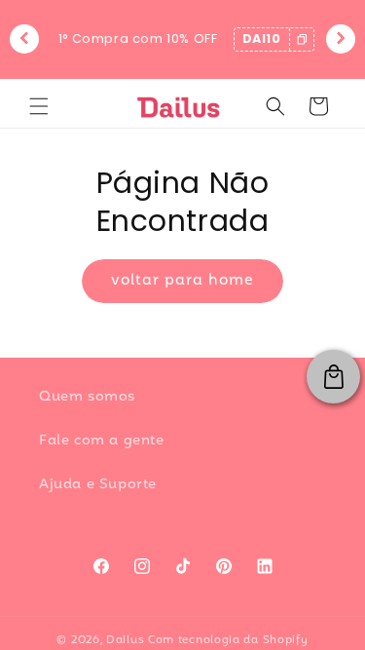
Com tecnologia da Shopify (228, 640)
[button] (39, 106)
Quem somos (87, 397)
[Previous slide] (24, 39)
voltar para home (182, 280)
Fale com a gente (101, 441)
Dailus (125, 640)
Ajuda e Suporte (98, 485)
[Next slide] (340, 39)
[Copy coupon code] (301, 39)
